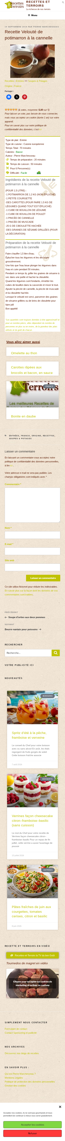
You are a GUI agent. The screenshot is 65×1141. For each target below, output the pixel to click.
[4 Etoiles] (13, 109)
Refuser (32, 1133)
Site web (9, 560)
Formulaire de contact (16, 1028)
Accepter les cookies (32, 1124)
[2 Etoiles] (8, 109)
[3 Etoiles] (11, 109)
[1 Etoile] (6, 109)
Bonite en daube (23, 416)
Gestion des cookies (15, 1085)
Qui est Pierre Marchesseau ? (20, 1073)
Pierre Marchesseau (46, 27)
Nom (8, 528)
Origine (8, 86)
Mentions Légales (14, 1077)
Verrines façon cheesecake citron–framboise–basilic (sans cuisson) (32, 820)
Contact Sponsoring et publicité (21, 1032)
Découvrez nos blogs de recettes (22, 1053)
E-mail (9, 544)
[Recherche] (56, 653)
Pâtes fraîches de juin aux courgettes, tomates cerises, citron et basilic (31, 911)
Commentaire (13, 484)
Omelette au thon (24, 353)
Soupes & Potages (37, 81)
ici (40, 129)
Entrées (20, 81)
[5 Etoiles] (16, 109)
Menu (34, 15)
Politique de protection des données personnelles (30, 1081)
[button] (60, 1106)
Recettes (9, 81)
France (17, 86)
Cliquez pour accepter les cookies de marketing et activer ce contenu (32, 983)
